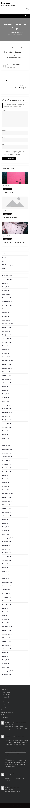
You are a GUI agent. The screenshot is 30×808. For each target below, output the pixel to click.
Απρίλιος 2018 (6, 316)
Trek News (16, 774)
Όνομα (4, 130)
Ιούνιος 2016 (5, 390)
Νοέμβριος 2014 (6, 460)
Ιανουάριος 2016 (6, 409)
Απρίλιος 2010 (6, 663)
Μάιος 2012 (5, 571)
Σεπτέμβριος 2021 (7, 279)
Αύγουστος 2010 (7, 649)
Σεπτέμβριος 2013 (7, 512)
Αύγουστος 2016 (7, 383)
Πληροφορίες (4, 689)
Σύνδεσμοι (4, 715)
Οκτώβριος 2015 (6, 420)
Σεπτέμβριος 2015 (7, 423)
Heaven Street (14, 787)
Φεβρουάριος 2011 (7, 627)
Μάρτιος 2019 (6, 294)
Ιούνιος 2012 (5, 567)
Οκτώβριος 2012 (6, 553)
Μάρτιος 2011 (5, 623)
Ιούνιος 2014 (5, 479)
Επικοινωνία (4, 717)
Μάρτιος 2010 (6, 667)
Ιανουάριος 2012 (6, 586)
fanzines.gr (6, 3)
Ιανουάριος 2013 (6, 542)
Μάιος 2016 (5, 394)
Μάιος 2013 (5, 527)
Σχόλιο (4, 110)
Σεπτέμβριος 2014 (7, 468)
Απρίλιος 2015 (6, 442)
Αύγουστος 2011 (6, 604)
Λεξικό (4, 704)
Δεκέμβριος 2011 (6, 590)
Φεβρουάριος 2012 (7, 582)
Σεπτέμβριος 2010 (7, 645)
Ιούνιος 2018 (5, 309)
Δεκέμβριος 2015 (7, 412)
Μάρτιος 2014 (6, 490)
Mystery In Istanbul (10, 217)
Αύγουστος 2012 (6, 560)
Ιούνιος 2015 (5, 434)
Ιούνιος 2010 (5, 656)
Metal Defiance (20, 736)
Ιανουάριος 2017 (6, 364)
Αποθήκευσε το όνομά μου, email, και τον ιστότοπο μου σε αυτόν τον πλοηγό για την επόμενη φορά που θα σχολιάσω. (14, 152)
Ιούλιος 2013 (5, 519)
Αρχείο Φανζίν (5, 710)
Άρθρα (4, 257)
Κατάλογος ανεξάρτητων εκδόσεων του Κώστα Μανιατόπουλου (16, 56)
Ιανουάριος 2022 (7, 276)
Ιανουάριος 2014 (7, 497)
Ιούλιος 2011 (5, 608)
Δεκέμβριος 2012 (7, 545)
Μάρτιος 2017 (6, 357)
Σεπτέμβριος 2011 (7, 601)
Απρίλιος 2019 (6, 290)
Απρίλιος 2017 (6, 353)
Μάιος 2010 (5, 660)
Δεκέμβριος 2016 (7, 368)
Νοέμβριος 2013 (6, 505)
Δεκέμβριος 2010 (7, 634)
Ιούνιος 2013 (5, 523)
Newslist (7, 806)
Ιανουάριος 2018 (6, 327)
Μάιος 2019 (5, 287)
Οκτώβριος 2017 (6, 335)
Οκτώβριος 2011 (6, 597)
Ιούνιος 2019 (5, 283)
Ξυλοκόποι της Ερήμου (20, 722)
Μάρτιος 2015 (6, 446)
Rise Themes (21, 806)
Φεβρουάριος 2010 (7, 671)
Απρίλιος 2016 (6, 398)
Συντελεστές (6, 697)
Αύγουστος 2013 (6, 516)
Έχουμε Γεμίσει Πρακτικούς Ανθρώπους (16, 242)
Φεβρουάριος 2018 (7, 324)
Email (4, 137)
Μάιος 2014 (5, 482)
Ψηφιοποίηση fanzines (9, 702)
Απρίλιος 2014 (6, 486)
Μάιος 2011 (5, 615)
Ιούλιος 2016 (5, 386)
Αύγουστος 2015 (7, 427)
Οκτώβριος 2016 (6, 375)
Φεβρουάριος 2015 (7, 449)
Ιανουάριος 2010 (6, 675)
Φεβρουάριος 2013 (7, 538)
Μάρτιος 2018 (6, 320)
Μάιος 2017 (5, 350)
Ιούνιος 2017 (5, 346)
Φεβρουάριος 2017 (7, 361)
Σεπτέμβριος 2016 (7, 379)
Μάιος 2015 (5, 438)
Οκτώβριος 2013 (6, 508)
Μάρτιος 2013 (6, 534)
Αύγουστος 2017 (7, 342)
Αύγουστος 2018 (7, 305)
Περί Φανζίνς (6, 692)
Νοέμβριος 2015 (6, 416)
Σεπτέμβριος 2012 (7, 556)
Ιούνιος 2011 (5, 612)
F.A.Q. (4, 707)
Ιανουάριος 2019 (6, 298)
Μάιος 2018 (5, 313)
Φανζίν (4, 268)
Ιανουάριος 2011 (6, 630)
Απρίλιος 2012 (6, 575)
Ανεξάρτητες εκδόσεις (8, 189)
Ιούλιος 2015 (5, 431)
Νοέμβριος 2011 (6, 593)
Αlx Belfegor (9, 736)
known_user (11, 67)
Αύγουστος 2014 (7, 471)
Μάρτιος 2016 (6, 401)
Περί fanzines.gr (7, 694)
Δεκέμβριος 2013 (7, 501)
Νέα (3, 261)
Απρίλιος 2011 (6, 619)
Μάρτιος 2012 (6, 579)
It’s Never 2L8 (8, 192)
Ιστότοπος (4, 144)
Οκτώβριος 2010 (6, 641)
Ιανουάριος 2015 (6, 453)
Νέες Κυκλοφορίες (7, 265)
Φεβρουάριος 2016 (7, 405)
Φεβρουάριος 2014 (7, 494)
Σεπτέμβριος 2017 (7, 338)
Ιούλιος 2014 (5, 475)
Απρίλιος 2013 (6, 531)
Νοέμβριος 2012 (6, 549)
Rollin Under (8, 756)
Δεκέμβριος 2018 (7, 301)
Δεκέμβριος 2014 (7, 457)
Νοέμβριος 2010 (6, 638)
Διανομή (5, 699)
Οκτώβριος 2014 (7, 464)
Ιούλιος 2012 (5, 564)
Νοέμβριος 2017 (6, 331)
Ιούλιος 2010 (5, 652)
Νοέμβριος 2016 (6, 372)
